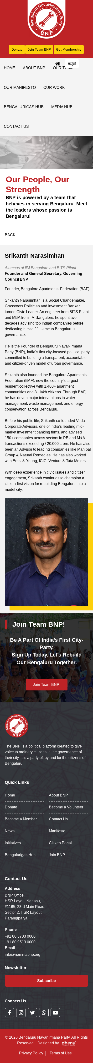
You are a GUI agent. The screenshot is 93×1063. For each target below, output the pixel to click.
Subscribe (46, 981)
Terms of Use (61, 1053)
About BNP (34, 68)
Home (9, 68)
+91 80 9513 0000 (20, 942)
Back (10, 235)
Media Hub (61, 107)
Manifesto (57, 831)
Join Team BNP (39, 49)
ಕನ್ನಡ (72, 63)
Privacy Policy (31, 1053)
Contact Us (16, 126)
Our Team (63, 68)
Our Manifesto (20, 87)
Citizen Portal (60, 843)
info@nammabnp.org (22, 954)
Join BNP (57, 855)
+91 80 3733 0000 (20, 936)
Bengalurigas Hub (24, 107)
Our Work (54, 87)
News (10, 831)
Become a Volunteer (66, 807)
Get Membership (68, 49)
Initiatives (13, 843)
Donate (16, 49)
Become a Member (21, 819)
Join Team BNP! (46, 685)
